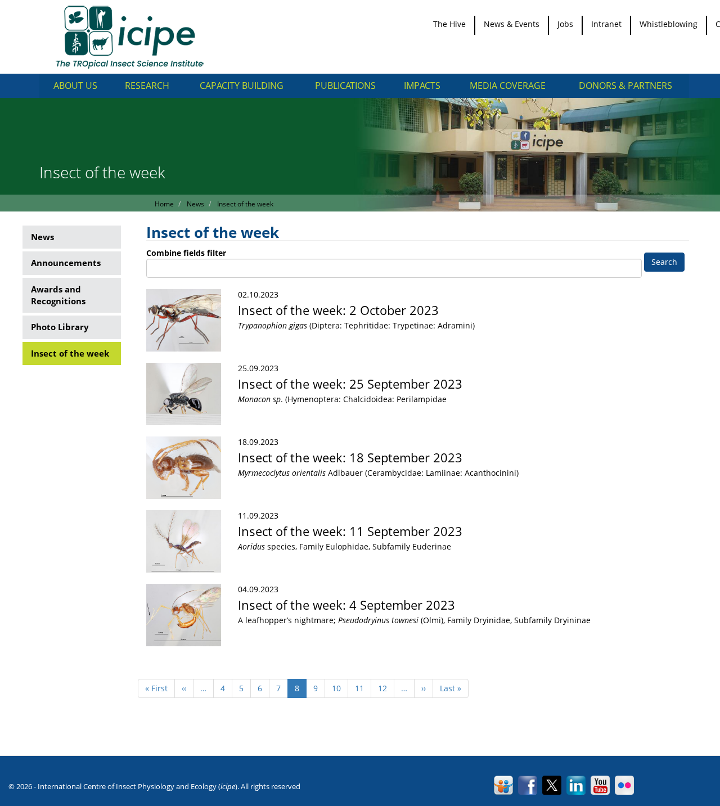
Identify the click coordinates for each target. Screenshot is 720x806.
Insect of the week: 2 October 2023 (338, 309)
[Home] (134, 36)
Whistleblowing (669, 24)
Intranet (606, 24)
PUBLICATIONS (345, 85)
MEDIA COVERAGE (508, 85)
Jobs (565, 24)
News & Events (511, 24)
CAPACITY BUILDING (242, 85)
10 (340, 688)
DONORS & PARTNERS (625, 85)
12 (386, 688)
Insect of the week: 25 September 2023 (350, 383)
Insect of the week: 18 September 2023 (350, 457)
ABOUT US (75, 85)
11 (363, 688)
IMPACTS (422, 85)
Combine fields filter (186, 252)
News (42, 236)
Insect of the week (70, 353)
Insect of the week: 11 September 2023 (350, 531)
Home (164, 204)
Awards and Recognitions (58, 295)
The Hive (449, 24)
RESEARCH (147, 85)
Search (664, 261)
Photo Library (60, 326)
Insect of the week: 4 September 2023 (346, 604)
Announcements (66, 262)
